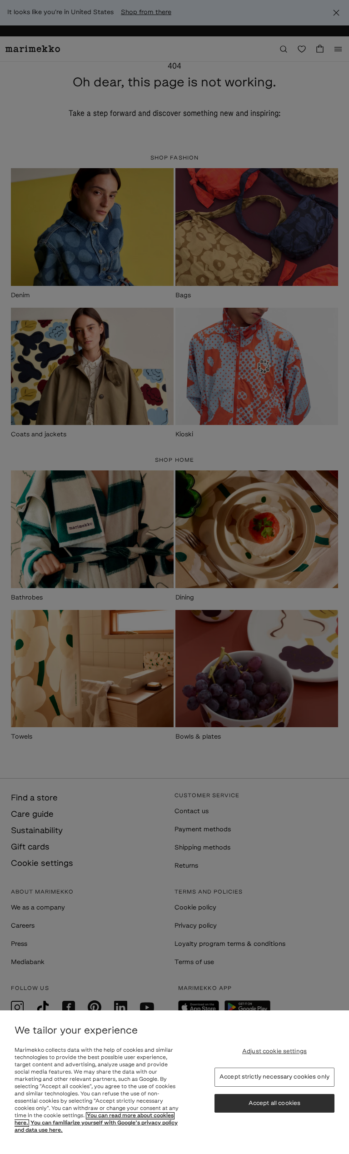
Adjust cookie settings (274, 1051)
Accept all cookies (274, 1103)
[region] (174, 1082)
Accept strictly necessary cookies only (274, 1077)
